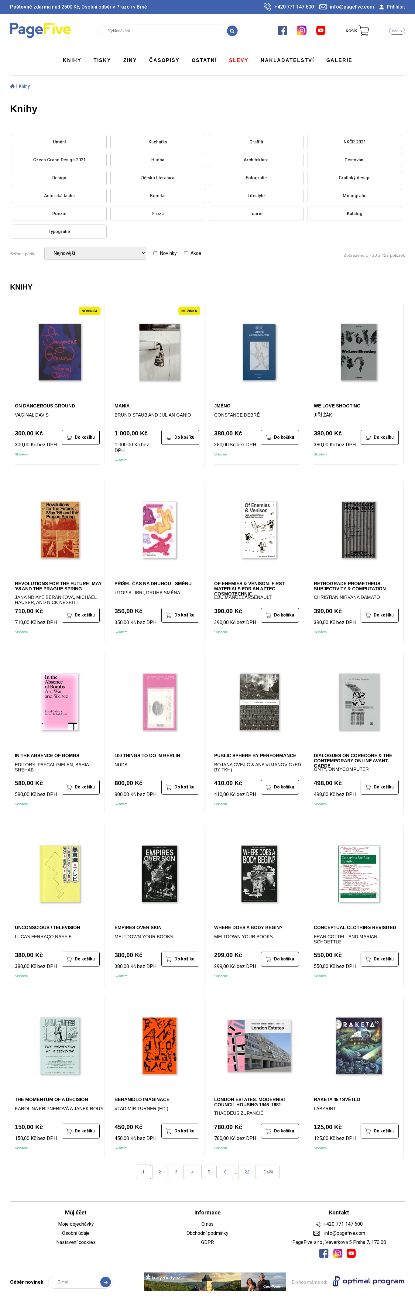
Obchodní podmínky (207, 1233)
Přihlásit (396, 7)
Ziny (130, 60)
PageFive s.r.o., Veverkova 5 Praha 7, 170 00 (339, 1242)
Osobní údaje (76, 1233)
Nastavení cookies (76, 1242)
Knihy (72, 60)
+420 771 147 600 (294, 7)
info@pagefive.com (352, 7)
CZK (395, 31)
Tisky (102, 60)
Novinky (168, 253)
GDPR (207, 1242)
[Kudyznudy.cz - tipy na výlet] (215, 1282)
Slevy (239, 60)
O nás (207, 1224)
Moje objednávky (76, 1224)
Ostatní (204, 60)
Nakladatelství (287, 60)
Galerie (339, 60)
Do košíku (85, 437)
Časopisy (164, 60)
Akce (195, 253)
